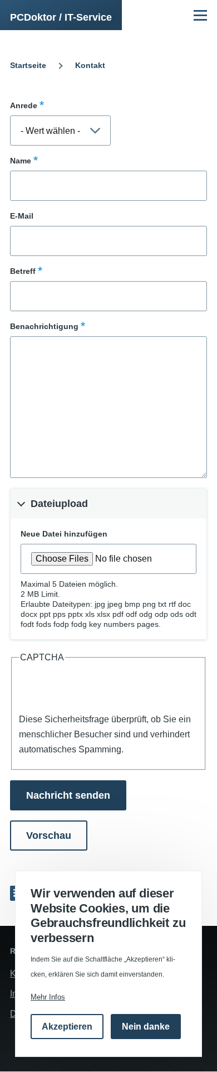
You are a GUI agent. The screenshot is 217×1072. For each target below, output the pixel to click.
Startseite (28, 65)
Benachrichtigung (44, 326)
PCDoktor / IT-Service (61, 17)
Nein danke (146, 1026)
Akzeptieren (67, 1026)
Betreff (23, 271)
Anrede (23, 105)
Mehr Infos (48, 997)
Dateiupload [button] (59, 503)
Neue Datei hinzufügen (64, 533)
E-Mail (21, 215)
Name (20, 160)
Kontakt (90, 65)
